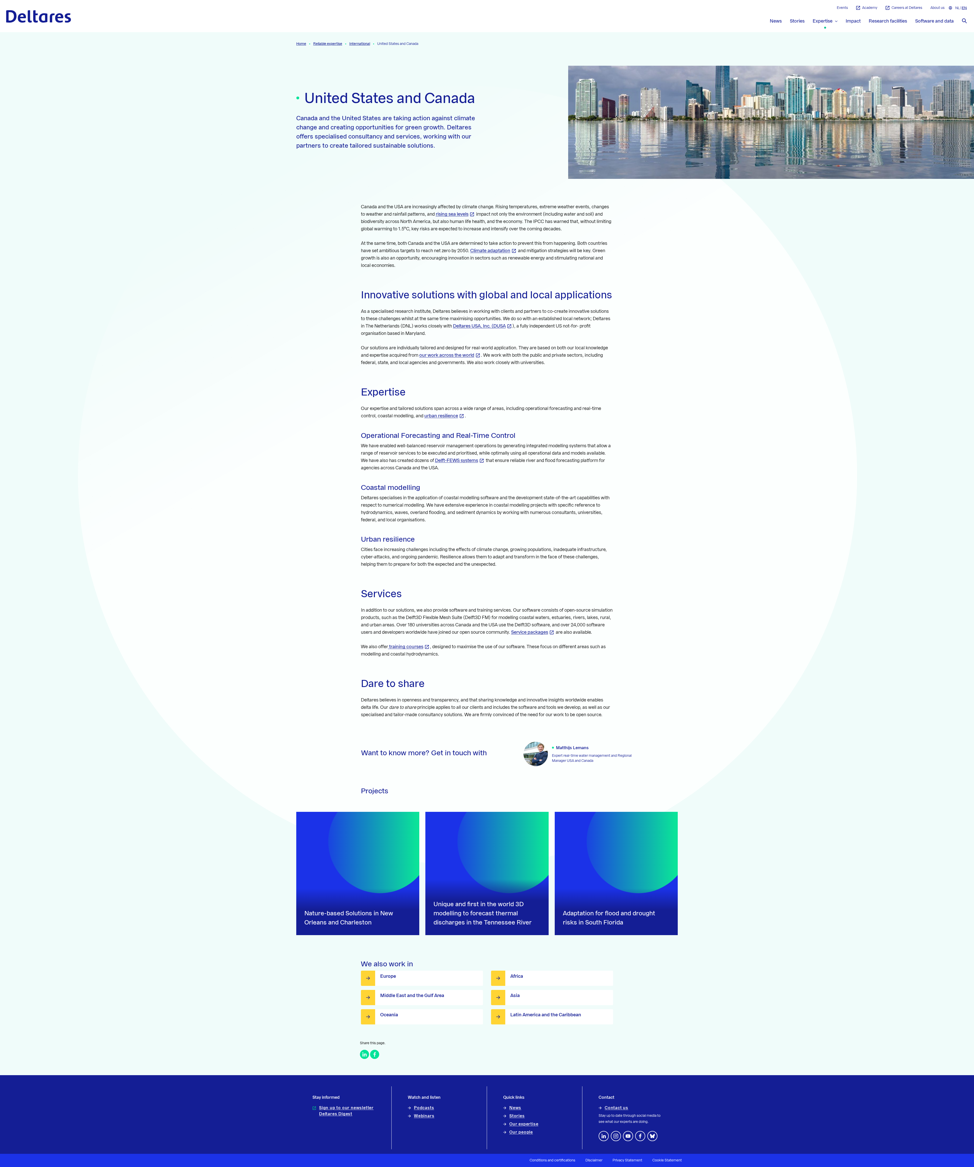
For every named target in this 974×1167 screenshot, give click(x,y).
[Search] (964, 20)
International (359, 44)
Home (301, 44)
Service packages (529, 632)
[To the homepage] (38, 16)
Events (842, 8)
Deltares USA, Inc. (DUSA (479, 326)
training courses (405, 646)
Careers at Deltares (907, 8)
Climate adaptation (490, 250)
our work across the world (446, 355)
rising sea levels (452, 214)
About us (937, 8)
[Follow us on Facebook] (640, 1136)
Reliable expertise (327, 44)
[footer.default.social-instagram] (616, 1136)
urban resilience (441, 416)
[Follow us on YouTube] (628, 1136)
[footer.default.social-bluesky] (652, 1136)
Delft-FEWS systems (456, 460)
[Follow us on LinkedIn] (604, 1136)
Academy (869, 8)
